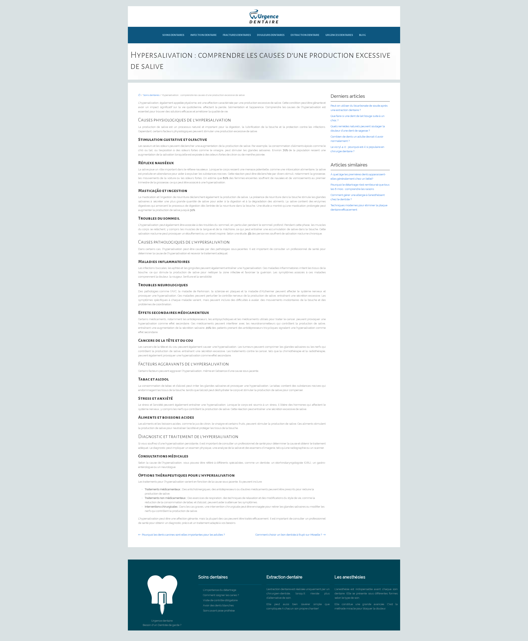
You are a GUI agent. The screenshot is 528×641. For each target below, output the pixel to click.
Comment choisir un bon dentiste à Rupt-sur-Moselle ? (288, 534)
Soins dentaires (173, 35)
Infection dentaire (203, 35)
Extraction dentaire (305, 35)
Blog (362, 35)
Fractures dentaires (237, 35)
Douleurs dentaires (270, 35)
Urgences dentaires (339, 35)
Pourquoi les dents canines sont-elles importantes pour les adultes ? (183, 534)
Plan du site (264, 632)
